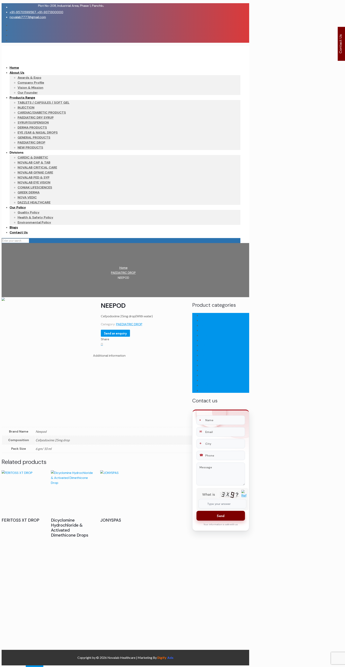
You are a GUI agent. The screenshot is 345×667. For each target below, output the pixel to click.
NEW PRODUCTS (212, 350)
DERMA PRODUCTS (214, 325)
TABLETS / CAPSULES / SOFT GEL (224, 390)
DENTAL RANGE (211, 320)
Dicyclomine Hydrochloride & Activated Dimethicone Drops (69, 527)
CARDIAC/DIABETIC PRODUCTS (222, 315)
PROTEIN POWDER (213, 375)
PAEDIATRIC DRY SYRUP (217, 370)
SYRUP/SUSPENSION (214, 385)
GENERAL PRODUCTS (215, 335)
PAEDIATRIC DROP (123, 273)
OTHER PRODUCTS (213, 360)
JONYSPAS (110, 520)
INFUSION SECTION (213, 340)
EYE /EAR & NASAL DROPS (219, 330)
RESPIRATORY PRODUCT (217, 380)
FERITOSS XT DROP (20, 520)
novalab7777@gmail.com (28, 17)
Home (123, 268)
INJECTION (208, 345)
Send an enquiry (115, 333)
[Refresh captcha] (243, 496)
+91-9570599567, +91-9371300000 (36, 12)
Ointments (208, 355)
